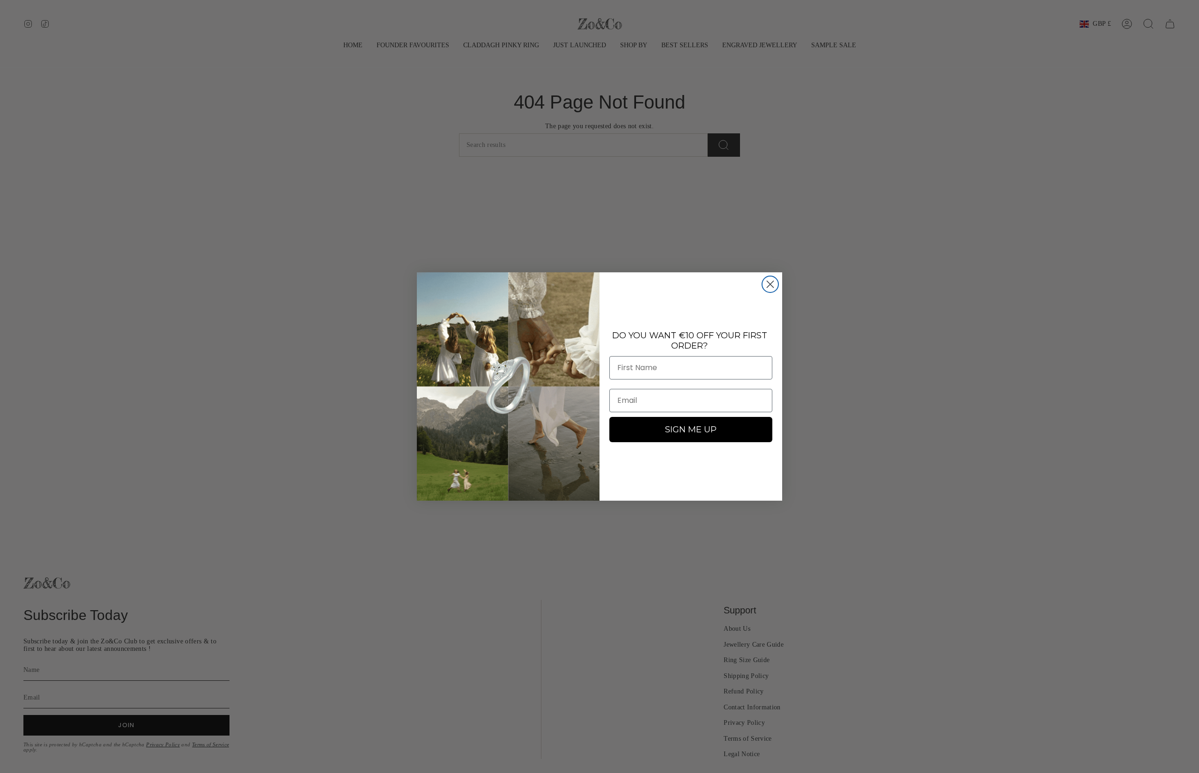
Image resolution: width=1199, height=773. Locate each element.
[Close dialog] (770, 284)
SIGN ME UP (691, 429)
